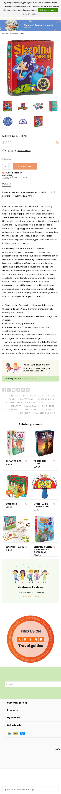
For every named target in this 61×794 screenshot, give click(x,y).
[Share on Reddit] (18, 390)
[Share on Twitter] (28, 390)
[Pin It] (13, 390)
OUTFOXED (11, 504)
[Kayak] (30, 639)
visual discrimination (44, 413)
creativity (16, 406)
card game (31, 402)
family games (31, 406)
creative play (47, 402)
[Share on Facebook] (4, 390)
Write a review (24, 150)
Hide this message (48, 10)
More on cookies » (31, 14)
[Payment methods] (10, 733)
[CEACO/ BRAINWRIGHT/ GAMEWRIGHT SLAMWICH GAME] (16, 529)
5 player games (26, 399)
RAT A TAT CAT (13, 461)
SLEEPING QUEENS (17, 33)
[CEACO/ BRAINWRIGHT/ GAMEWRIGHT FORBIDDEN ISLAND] (44, 443)
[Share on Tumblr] (23, 390)
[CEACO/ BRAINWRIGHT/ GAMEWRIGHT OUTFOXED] (16, 486)
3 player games (36, 396)
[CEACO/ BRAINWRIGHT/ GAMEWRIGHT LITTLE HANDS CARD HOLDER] (44, 486)
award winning (46, 399)
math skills (48, 409)
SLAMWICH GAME (15, 547)
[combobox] (30, 789)
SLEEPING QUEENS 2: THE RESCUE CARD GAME (43, 549)
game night (48, 406)
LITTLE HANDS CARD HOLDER (41, 505)
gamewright (11, 409)
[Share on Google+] (9, 390)
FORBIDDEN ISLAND (40, 462)
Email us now (29, 378)
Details (6, 183)
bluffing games (14, 402)
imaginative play (30, 409)
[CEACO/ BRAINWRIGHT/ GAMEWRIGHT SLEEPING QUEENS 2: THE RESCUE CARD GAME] (44, 529)
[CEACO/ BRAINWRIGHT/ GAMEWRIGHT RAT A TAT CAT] (16, 443)
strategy (25, 413)
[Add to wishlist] (57, 142)
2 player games (17, 396)
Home (5, 33)
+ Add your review (30, 596)
